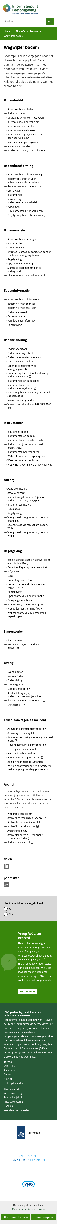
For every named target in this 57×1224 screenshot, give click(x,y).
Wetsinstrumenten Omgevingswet (26, 456)
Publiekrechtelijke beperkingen (25, 210)
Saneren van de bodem (20, 361)
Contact (8, 1074)
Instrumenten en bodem (21, 435)
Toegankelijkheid (13, 1097)
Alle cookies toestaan (16, 1217)
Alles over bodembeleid (20, 109)
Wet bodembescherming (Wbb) (25, 608)
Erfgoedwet (13, 571)
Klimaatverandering (18, 688)
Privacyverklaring (14, 1101)
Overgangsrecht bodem (20, 600)
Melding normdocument (22, 749)
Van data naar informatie (21, 320)
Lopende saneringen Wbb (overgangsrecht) (21, 367)
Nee (11, 914)
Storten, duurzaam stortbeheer (26, 700)
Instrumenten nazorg (19, 504)
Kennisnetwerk (15, 247)
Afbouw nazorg (16, 492)
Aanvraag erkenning (20, 733)
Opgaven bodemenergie (21, 263)
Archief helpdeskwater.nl (23, 826)
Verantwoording (13, 1093)
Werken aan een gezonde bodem (26, 150)
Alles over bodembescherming (24, 174)
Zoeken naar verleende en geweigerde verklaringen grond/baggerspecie (29, 767)
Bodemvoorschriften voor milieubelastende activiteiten (23, 180)
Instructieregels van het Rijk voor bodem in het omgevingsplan (26, 499)
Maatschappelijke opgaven (22, 142)
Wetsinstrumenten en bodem (23, 460)
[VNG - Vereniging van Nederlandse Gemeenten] (28, 1184)
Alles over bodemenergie (21, 239)
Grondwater (14, 190)
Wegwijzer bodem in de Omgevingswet (29, 464)
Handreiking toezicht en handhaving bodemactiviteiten (27, 375)
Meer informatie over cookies (28, 1209)
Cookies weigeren (43, 1217)
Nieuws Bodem (15, 676)
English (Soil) (16, 704)
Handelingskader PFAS (20, 580)
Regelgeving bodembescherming (26, 215)
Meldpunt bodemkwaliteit (23, 753)
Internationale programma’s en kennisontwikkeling (25, 136)
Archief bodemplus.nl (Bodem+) (26, 818)
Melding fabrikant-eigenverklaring (28, 744)
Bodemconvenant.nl (20, 842)
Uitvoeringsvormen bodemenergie (26, 275)
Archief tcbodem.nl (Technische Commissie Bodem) (25, 837)
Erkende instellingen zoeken (25, 757)
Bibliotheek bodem (18, 431)
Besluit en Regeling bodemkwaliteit (27, 567)
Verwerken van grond (21, 400)
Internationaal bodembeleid (23, 121)
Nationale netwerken (19, 146)
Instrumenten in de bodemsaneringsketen (21, 387)
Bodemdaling (14, 680)
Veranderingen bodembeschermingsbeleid (22, 201)
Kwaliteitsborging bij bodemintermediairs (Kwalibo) (24, 695)
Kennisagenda (15, 684)
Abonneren (10, 1070)
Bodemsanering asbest (20, 353)
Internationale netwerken (21, 130)
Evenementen (15, 671)
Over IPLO (29, 1056)
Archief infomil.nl (18, 830)
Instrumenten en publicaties (23, 380)
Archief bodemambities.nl (23, 822)
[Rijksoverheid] (28, 1132)
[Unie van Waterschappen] (28, 1158)
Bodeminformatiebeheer (21, 303)
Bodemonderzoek (17, 312)
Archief (8, 1078)
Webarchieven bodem (19, 813)
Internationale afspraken (21, 126)
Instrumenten (15, 194)
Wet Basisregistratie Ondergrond (25, 604)
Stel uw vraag (27, 991)
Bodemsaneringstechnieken (24, 357)
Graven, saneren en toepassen (24, 186)
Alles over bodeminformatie (23, 299)
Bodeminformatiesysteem (21, 307)
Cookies (8, 1105)
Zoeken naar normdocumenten (26, 762)
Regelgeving (14, 259)
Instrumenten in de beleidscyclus (26, 440)
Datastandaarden (17, 316)
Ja (10, 908)
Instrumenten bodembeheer (23, 452)
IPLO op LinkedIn (15, 1083)
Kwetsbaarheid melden (17, 1110)
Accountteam (14, 640)
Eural (10, 575)
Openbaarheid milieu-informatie (25, 596)
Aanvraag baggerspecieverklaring (28, 728)
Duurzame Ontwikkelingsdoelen (25, 117)
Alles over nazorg (17, 488)
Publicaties (13, 206)
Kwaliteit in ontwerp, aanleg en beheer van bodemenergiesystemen (29, 253)
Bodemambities (16, 113)
